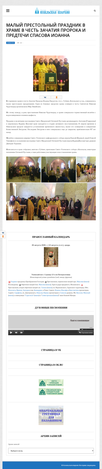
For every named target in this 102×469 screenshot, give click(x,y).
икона (86, 281)
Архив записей (13, 444)
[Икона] (51, 256)
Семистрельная (47, 295)
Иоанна (57, 290)
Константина (74, 290)
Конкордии (38, 290)
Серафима (18, 293)
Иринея (19, 290)
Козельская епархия (70, 465)
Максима (80, 281)
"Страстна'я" (29, 295)
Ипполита (12, 290)
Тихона (44, 287)
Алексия (63, 293)
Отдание (14, 281)
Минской (86, 293)
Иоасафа (64, 290)
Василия (79, 293)
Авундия (26, 290)
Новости (10, 43)
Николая (39, 293)
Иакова (46, 293)
